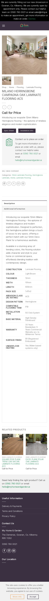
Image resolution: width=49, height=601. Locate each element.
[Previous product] (9, 107)
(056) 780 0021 (30, 153)
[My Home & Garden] (24, 25)
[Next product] (4, 107)
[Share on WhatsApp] (4, 183)
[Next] (43, 55)
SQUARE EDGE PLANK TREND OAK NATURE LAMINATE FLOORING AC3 (11, 462)
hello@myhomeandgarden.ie (28, 160)
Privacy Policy (8, 516)
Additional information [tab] (14, 209)
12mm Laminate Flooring (21, 175)
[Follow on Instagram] (9, 551)
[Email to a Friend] (18, 183)
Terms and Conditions (12, 511)
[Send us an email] (14, 551)
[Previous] (6, 55)
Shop (4, 87)
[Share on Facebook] (9, 183)
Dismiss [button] (32, 18)
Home (11, 87)
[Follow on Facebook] (4, 551)
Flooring (20, 87)
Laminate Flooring (33, 87)
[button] (3, 26)
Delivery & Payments (12, 506)
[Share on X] (14, 183)
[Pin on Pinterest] (23, 183)
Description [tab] (9, 203)
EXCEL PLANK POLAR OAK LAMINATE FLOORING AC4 (35, 461)
